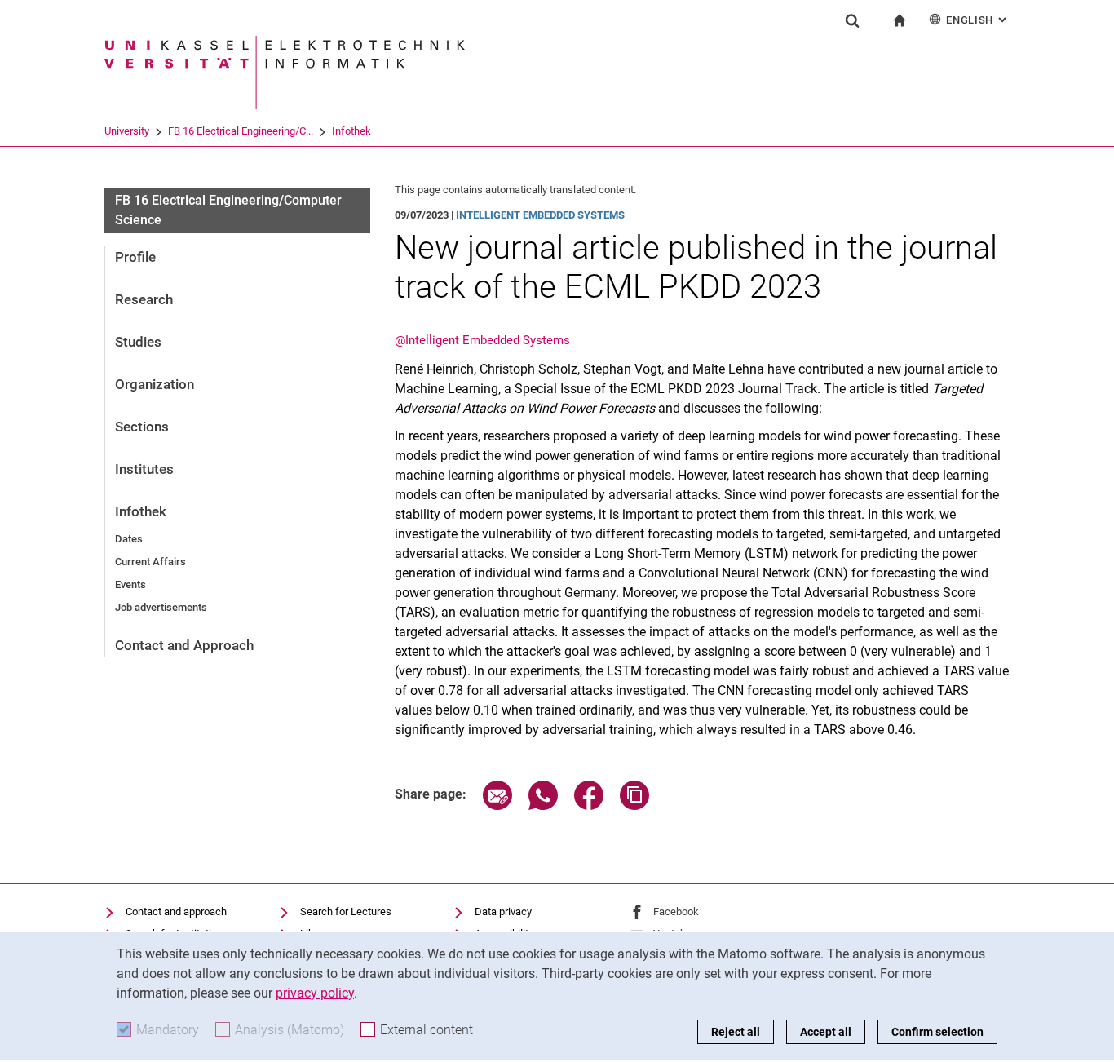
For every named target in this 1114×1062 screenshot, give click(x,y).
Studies (138, 342)
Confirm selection (937, 1031)
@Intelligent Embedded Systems (482, 340)
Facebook (676, 911)
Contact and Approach (184, 645)
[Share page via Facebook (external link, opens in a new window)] (588, 805)
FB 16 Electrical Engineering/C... (240, 131)
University (126, 131)
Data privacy (503, 911)
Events (130, 584)
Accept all (825, 1031)
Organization (154, 384)
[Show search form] (852, 20)
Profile (135, 257)
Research (144, 299)
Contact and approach (176, 911)
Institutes (144, 469)
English (978, 20)
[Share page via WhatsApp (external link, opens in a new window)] (543, 805)
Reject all (735, 1031)
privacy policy (315, 993)
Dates (129, 539)
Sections (142, 426)
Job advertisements (161, 607)
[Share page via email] (497, 805)
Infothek (351, 131)
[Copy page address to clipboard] (634, 805)
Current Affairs (150, 561)
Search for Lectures (345, 911)
